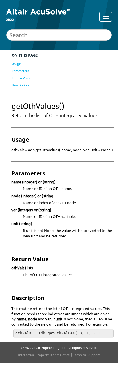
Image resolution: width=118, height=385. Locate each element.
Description (20, 85)
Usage (16, 63)
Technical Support (86, 355)
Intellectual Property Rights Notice (44, 355)
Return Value (21, 78)
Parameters (20, 71)
